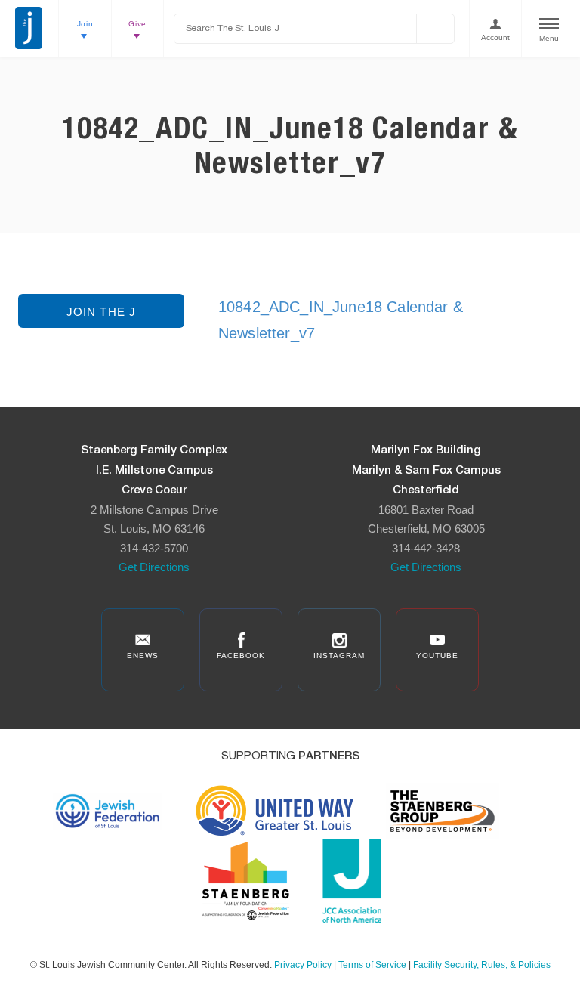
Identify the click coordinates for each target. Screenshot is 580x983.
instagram (339, 655)
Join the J (101, 311)
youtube (437, 655)
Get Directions (154, 567)
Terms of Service (372, 965)
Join (85, 24)
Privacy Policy (303, 965)
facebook (241, 655)
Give (137, 24)
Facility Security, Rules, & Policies (482, 965)
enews (143, 655)
